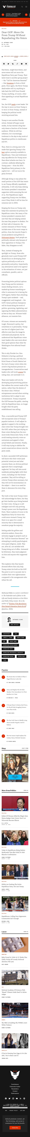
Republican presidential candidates (13, 652)
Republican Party (8, 649)
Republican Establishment (10, 645)
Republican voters (8, 656)
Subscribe (15, 1127)
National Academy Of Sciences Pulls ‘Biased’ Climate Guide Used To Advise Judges (14, 992)
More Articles (14, 624)
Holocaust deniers (8, 237)
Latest (4, 932)
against (20, 372)
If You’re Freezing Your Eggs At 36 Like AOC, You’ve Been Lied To (14, 1054)
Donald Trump (20, 637)
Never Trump (13, 641)
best (3, 152)
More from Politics (9, 790)
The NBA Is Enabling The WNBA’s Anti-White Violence (14, 1024)
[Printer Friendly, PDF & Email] (26, 64)
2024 (16, 634)
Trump (4, 660)
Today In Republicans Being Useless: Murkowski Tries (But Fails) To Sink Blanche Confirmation (13, 852)
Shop (4, 748)
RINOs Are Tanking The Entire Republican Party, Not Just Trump (13, 885)
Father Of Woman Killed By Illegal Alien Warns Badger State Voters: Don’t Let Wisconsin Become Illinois (15, 818)
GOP (4, 641)
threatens (10, 83)
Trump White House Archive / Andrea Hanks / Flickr (16, 56)
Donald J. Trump (7, 637)
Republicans (21, 656)
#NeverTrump (6, 634)
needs (13, 104)
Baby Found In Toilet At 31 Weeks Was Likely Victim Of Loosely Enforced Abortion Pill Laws (14, 959)
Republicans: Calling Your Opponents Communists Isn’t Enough (14, 917)
